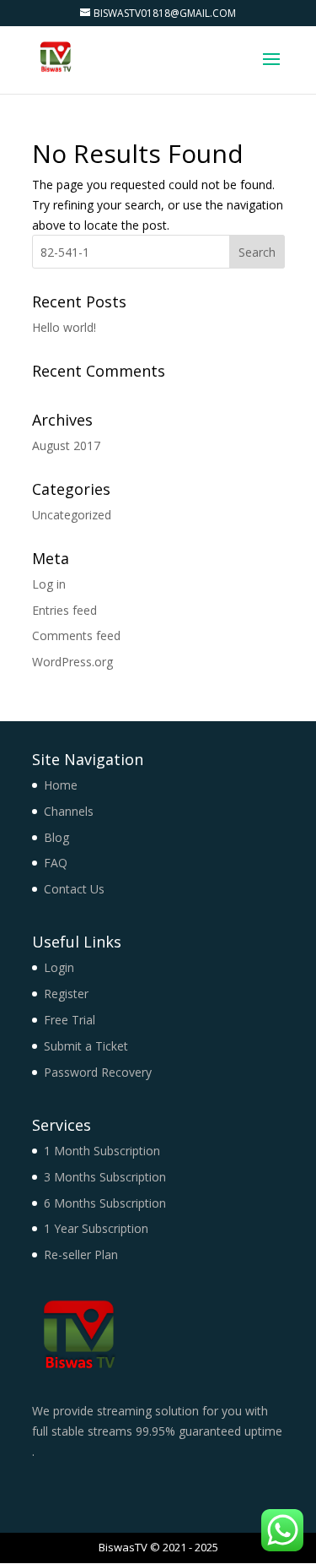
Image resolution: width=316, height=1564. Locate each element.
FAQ (55, 863)
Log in (49, 584)
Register (66, 994)
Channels (69, 811)
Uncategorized (71, 515)
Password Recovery (98, 1072)
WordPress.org (72, 662)
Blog (56, 837)
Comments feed (76, 635)
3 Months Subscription (105, 1177)
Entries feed (64, 610)
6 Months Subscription (105, 1203)
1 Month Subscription (102, 1151)
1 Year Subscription (96, 1228)
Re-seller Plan (81, 1254)
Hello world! (64, 327)
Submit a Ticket (86, 1046)
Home (61, 785)
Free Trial (69, 1020)
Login (59, 967)
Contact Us (74, 889)
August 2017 (66, 445)
